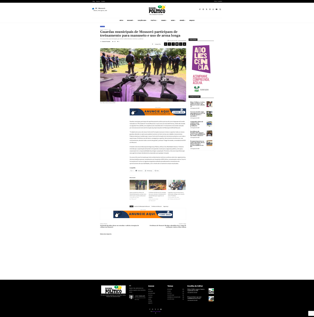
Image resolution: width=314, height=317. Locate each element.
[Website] (210, 9)
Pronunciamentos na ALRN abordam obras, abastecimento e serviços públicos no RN (197, 143)
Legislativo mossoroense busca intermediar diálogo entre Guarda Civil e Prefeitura (176, 194)
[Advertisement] (205, 169)
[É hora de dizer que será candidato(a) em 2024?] (211, 298)
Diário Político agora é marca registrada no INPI (195, 289)
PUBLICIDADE (193, 39)
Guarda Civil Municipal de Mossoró (142, 206)
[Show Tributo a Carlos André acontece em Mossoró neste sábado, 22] (209, 104)
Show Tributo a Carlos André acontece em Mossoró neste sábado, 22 (197, 104)
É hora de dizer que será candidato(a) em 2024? (194, 297)
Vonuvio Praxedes (106, 41)
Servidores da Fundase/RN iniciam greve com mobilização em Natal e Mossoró (197, 133)
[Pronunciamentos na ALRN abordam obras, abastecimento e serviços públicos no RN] (209, 143)
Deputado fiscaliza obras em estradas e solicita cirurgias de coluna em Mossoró (119, 226)
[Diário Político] (157, 9)
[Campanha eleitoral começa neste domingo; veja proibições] (209, 124)
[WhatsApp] (213, 9)
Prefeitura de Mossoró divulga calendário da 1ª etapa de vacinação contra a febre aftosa (168, 226)
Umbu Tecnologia (157, 311)
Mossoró (102, 26)
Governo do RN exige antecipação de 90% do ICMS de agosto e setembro (197, 114)
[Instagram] (203, 9)
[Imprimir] (184, 44)
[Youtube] (216, 9)
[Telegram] (177, 44)
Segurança (165, 206)
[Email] (180, 44)
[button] (220, 9)
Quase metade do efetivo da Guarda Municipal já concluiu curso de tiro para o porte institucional (138, 194)
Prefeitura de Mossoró (157, 206)
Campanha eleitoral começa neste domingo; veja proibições (196, 124)
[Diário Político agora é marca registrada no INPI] (211, 291)
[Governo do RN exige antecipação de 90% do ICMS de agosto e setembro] (209, 114)
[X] (206, 9)
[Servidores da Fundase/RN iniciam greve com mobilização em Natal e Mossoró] (209, 133)
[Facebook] (200, 9)
